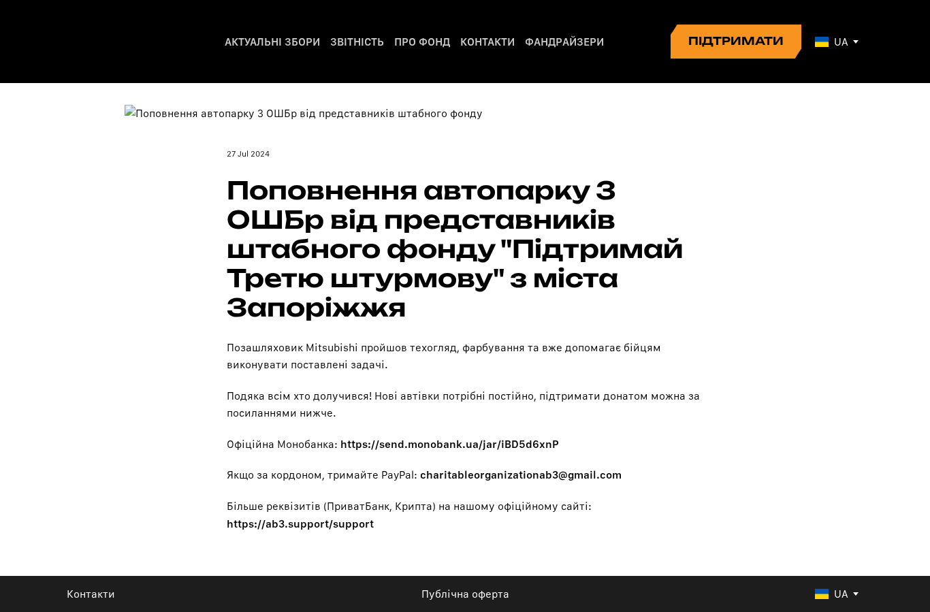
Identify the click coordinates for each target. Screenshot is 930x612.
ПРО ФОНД (422, 41)
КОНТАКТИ (487, 41)
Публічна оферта (465, 593)
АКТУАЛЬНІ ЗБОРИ (272, 41)
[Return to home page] (113, 41)
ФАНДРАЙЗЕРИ (564, 41)
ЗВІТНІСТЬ (357, 41)
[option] (831, 42)
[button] (736, 42)
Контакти (91, 593)
